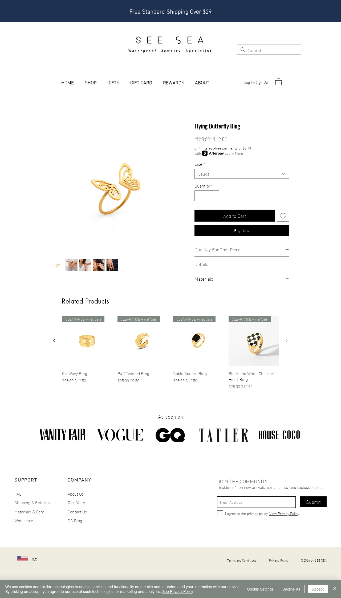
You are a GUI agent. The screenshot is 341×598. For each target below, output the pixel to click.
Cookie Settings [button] (260, 589)
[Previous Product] (54, 340)
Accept (318, 589)
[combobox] (241, 174)
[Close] (334, 589)
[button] (278, 82)
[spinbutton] (207, 196)
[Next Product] (286, 340)
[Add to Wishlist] (283, 216)
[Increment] (214, 196)
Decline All (291, 589)
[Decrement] (199, 196)
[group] (170, 352)
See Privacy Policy (177, 591)
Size (199, 164)
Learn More (234, 153)
